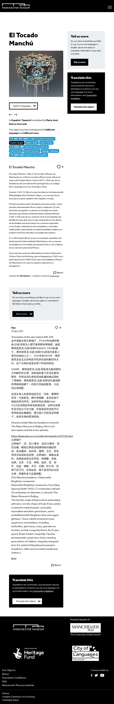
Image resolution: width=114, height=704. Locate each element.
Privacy (5, 693)
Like (59, 167)
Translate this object (84, 107)
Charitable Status (10, 700)
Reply (13, 558)
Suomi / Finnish (16, 151)
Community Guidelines (43, 591)
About (5, 673)
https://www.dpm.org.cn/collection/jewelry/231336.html (42, 436)
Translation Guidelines (14, 677)
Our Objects (9, 670)
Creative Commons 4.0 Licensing (18, 696)
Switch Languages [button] (22, 106)
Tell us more (80, 62)
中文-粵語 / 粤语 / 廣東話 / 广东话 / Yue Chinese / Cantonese (32, 139)
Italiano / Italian (32, 143)
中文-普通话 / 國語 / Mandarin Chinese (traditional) (29, 147)
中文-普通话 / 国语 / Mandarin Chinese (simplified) (28, 155)
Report (60, 272)
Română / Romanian (31, 151)
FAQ (4, 681)
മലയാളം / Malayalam (50, 151)
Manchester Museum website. (18, 685)
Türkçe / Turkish (46, 143)
